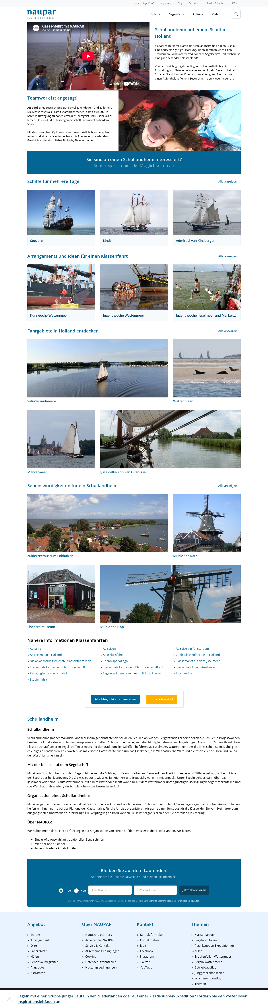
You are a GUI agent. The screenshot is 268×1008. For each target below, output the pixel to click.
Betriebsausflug (205, 967)
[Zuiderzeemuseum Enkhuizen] (97, 523)
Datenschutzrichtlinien (100, 962)
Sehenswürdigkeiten (45, 962)
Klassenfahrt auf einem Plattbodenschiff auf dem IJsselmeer (135, 667)
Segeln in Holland (207, 940)
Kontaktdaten (149, 940)
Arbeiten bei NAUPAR (99, 940)
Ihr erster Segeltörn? (143, 3)
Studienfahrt (38, 680)
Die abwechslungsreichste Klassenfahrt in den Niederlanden (62, 661)
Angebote (165, 3)
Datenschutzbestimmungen (157, 900)
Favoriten (194, 3)
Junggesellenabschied (209, 973)
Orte (34, 946)
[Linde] (134, 212)
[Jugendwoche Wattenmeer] (134, 287)
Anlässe (198, 14)
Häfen (35, 956)
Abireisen (109, 649)
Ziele (215, 14)
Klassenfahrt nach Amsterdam (196, 667)
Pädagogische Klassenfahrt (48, 673)
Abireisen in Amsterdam (192, 649)
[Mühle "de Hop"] (170, 594)
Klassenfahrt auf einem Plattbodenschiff (57, 667)
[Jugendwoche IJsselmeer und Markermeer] (207, 287)
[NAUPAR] (41, 14)
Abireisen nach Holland (45, 655)
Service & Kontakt (216, 3)
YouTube (146, 967)
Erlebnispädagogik (115, 661)
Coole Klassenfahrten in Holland (197, 655)
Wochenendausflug (208, 978)
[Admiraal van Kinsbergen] (207, 212)
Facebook (146, 951)
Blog (180, 3)
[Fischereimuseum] (61, 594)
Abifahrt (35, 649)
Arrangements (41, 940)
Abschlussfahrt (112, 655)
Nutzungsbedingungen (187, 900)
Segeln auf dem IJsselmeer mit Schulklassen (132, 673)
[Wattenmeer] (207, 368)
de (233, 3)
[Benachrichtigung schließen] (9, 999)
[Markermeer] (61, 439)
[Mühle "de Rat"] (207, 523)
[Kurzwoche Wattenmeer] (61, 287)
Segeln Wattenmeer (208, 962)
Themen (200, 984)
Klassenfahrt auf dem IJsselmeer (197, 661)
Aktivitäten (38, 973)
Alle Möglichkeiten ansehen (115, 699)
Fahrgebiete (39, 951)
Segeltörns (176, 14)
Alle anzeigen (227, 181)
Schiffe (155, 14)
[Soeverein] (61, 212)
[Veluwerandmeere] (97, 368)
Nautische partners (98, 935)
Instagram (147, 956)
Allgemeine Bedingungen (102, 951)
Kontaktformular (151, 935)
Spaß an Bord (184, 673)
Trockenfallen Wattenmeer (213, 956)
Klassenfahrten (205, 935)
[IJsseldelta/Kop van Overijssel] (170, 439)
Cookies (90, 956)
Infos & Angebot (161, 699)
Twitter (145, 962)
